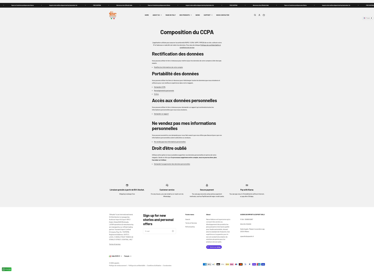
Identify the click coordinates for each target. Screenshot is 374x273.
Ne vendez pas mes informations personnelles (170, 142)
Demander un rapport (161, 114)
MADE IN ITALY (171, 15)
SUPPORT (207, 15)
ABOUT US (156, 15)
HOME (147, 15)
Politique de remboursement (118, 265)
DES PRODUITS (185, 15)
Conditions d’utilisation (154, 265)
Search (187, 219)
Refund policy (190, 227)
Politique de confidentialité (137, 265)
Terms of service (114, 244)
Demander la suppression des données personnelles (172, 164)
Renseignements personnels (164, 90)
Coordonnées (167, 265)
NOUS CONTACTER (222, 15)
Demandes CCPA (159, 87)
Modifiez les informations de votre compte (168, 67)
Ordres (156, 94)
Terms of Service (191, 223)
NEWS (198, 15)
